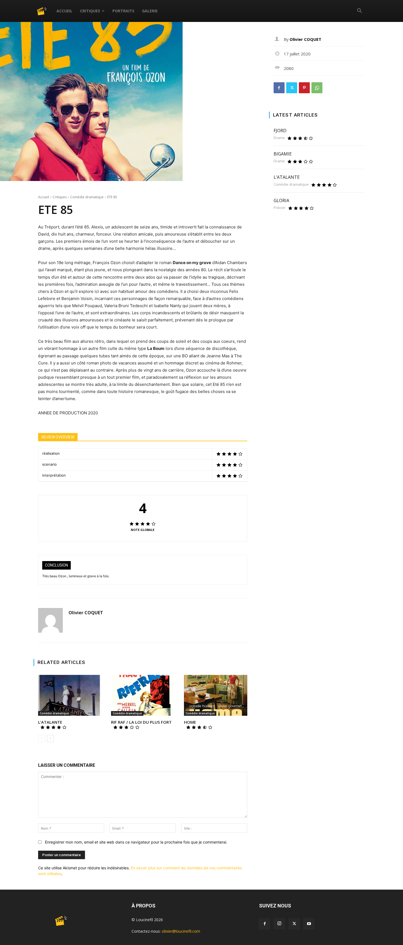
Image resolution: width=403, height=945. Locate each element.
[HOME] (215, 695)
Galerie (150, 10)
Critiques (90, 10)
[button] (359, 11)
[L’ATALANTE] (69, 695)
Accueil (64, 10)
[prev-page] (41, 738)
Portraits (123, 10)
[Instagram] (279, 923)
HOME (190, 722)
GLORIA (281, 200)
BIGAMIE (283, 154)
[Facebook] (279, 87)
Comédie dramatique (87, 197)
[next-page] (50, 738)
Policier (280, 208)
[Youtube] (308, 923)
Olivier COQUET (86, 613)
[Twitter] (291, 87)
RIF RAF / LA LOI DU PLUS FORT (141, 722)
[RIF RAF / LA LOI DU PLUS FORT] (142, 695)
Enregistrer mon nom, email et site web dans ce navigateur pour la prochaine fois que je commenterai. (136, 842)
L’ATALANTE (50, 722)
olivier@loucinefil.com (181, 931)
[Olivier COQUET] (50, 620)
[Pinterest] (304, 87)
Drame (279, 138)
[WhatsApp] (316, 87)
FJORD (280, 131)
